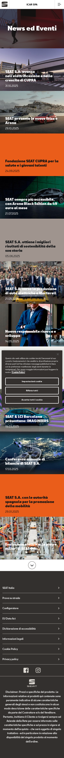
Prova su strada (11, 598)
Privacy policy (10, 659)
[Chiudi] (57, 354)
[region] (32, 379)
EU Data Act (9, 618)
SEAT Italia (8, 588)
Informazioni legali (12, 638)
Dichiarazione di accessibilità (19, 628)
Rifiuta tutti (32, 390)
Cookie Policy (10, 649)
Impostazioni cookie (32, 381)
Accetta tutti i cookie (32, 400)
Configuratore (10, 608)
